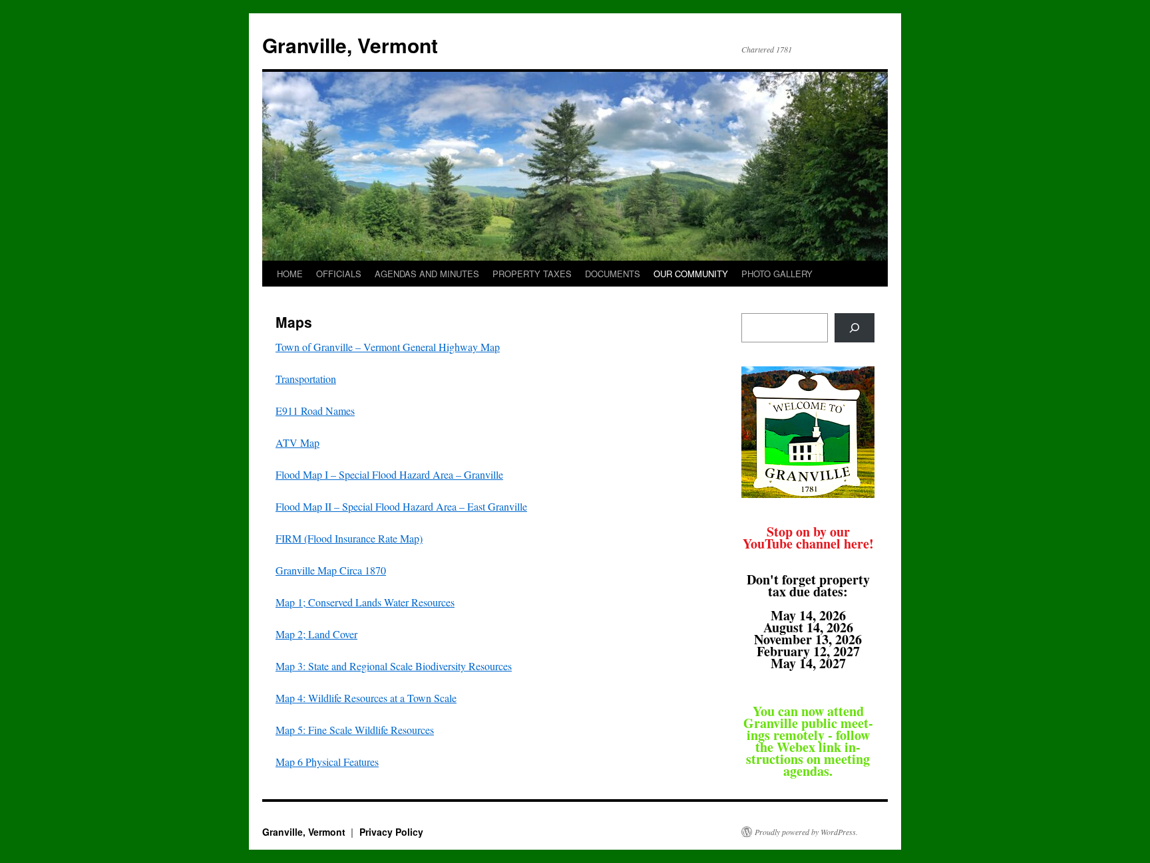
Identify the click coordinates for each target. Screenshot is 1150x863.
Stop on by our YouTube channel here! (808, 537)
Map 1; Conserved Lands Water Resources (365, 602)
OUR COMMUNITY (691, 273)
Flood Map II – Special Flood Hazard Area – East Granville (401, 506)
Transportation (306, 379)
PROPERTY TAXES (532, 273)
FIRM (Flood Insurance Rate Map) (349, 538)
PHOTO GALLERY (777, 273)
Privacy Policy (391, 831)
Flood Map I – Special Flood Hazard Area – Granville (389, 474)
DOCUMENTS (612, 273)
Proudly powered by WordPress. (806, 831)
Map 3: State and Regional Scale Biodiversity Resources (394, 666)
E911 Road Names (315, 411)
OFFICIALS (338, 273)
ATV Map (297, 442)
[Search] (854, 327)
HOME (290, 273)
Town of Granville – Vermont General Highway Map (388, 347)
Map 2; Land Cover (316, 634)
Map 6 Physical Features (327, 762)
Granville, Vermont (350, 45)
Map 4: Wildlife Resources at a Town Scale (366, 698)
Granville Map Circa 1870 (331, 570)
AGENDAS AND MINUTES (427, 273)
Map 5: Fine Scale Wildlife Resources (355, 730)
